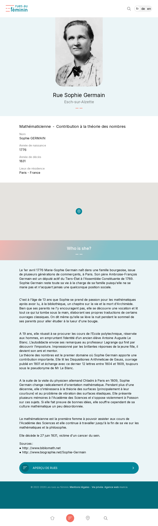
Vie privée (97, 487)
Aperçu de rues (45, 468)
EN (149, 9)
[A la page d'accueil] (16, 8)
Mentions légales (79, 487)
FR (137, 9)
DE (143, 9)
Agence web (111, 487)
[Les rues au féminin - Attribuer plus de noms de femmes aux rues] (52, 518)
